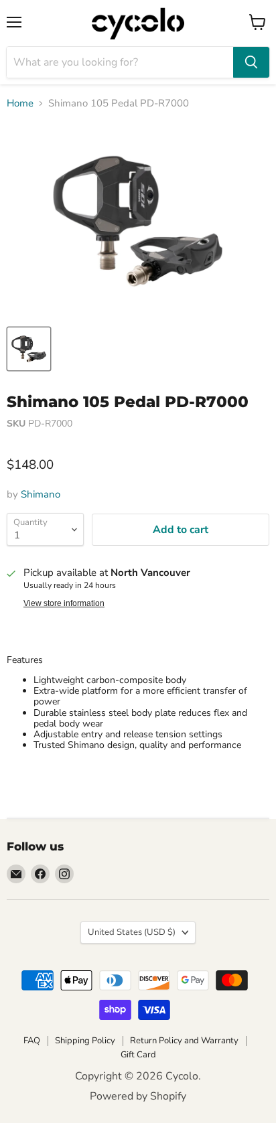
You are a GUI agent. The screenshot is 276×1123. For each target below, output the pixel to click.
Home (20, 103)
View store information (64, 603)
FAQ (31, 1041)
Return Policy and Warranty (184, 1041)
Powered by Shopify (138, 1096)
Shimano (40, 494)
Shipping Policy (85, 1041)
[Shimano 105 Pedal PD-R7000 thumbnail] (28, 348)
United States (132, 932)
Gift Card (138, 1055)
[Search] (251, 62)
